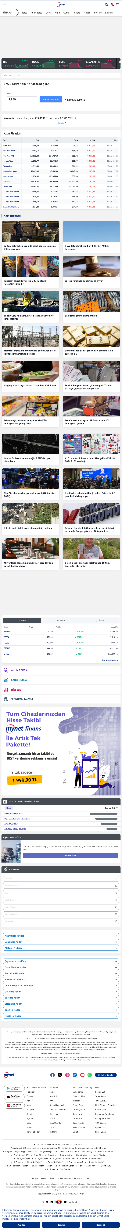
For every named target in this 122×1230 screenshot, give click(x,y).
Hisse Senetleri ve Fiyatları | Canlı (17, 819)
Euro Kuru (77, 1118)
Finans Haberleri (105, 1151)
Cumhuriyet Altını (10, 171)
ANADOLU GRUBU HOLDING (15, 829)
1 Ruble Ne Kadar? (95, 1162)
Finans (30, 1096)
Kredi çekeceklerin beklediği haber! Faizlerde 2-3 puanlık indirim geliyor (90, 495)
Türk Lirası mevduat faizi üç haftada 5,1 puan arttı (59, 1144)
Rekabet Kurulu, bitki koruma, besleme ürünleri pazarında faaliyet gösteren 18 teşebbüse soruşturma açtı (89, 530)
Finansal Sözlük (79, 1096)
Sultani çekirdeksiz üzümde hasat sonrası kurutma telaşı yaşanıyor (30, 247)
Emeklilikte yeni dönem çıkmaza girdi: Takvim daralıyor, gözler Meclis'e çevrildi (88, 387)
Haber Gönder (107, 1075)
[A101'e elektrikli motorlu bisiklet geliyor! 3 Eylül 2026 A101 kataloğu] (91, 444)
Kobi (52, 1127)
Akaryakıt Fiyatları (14, 935)
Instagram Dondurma (104, 1114)
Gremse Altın (8, 176)
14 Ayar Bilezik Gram (11, 192)
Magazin (30, 1109)
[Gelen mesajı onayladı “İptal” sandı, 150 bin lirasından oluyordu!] (91, 548)
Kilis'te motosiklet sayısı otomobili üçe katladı (28, 528)
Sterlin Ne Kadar (13, 1003)
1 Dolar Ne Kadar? (54, 1162)
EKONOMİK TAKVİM (22, 699)
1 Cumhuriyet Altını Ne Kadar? (28, 1162)
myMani (98, 12)
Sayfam (109, 12)
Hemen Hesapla (51, 99)
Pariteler (51, 1169)
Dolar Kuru (77, 1114)
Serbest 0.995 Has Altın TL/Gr (11, 207)
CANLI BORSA (19, 680)
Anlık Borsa (36, 12)
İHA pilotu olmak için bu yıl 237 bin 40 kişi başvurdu (87, 247)
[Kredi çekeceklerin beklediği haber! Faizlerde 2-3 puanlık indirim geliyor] (91, 478)
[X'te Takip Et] (60, 1075)
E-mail (52, 1118)
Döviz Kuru (106, 1165)
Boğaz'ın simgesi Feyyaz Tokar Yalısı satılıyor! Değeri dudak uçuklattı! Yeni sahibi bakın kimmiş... (49, 1151)
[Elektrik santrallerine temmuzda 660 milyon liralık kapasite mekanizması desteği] (30, 336)
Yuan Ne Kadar (12, 1009)
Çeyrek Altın (8, 161)
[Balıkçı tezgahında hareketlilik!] (91, 301)
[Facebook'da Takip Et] (52, 1075)
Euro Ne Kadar (12, 997)
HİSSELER (16, 689)
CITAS (6, 654)
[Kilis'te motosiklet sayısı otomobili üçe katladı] (30, 513)
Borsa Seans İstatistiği (82, 1087)
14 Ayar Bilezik (98, 1155)
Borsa (24, 12)
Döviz (48, 12)
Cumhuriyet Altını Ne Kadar (19, 985)
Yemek (30, 1100)
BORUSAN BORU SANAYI (13, 814)
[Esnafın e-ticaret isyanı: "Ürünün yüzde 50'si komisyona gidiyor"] (91, 406)
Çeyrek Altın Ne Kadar (16, 961)
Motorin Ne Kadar (14, 947)
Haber (87, 12)
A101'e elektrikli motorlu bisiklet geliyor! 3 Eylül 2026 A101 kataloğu (90, 460)
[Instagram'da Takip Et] (67, 1075)
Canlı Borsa (77, 1091)
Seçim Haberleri (57, 1105)
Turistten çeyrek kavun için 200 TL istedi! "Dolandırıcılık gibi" (25, 282)
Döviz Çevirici (14, 869)
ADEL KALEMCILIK (11, 824)
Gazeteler (54, 1114)
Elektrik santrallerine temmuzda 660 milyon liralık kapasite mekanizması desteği (30, 352)
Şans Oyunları (56, 1123)
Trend (29, 1114)
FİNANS (7, 12)
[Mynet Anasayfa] (61, 4)
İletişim (35, 1178)
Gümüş (67, 12)
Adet (9, 93)
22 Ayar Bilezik (41, 1158)
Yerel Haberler (33, 1131)
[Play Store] (14, 1088)
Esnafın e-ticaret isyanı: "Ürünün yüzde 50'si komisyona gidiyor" (87, 422)
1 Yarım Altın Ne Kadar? (90, 1158)
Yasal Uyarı (78, 1178)
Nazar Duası (100, 1131)
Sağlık (52, 1091)
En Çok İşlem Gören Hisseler (69, 1165)
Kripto (77, 12)
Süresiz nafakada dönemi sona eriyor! (84, 280)
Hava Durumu (78, 1127)
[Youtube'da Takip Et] (82, 1075)
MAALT (7, 643)
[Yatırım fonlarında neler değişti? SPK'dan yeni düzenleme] (30, 444)
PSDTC (6, 637)
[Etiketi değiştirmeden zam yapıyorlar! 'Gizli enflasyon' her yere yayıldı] (30, 406)
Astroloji (53, 1096)
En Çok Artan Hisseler (42, 1165)
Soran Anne (100, 1096)
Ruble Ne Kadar (13, 1015)
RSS (87, 1178)
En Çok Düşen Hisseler (17, 1165)
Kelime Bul (100, 1091)
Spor (29, 1123)
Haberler (31, 1091)
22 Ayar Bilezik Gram (11, 202)
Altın (57, 12)
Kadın (29, 1105)
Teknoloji (54, 1087)
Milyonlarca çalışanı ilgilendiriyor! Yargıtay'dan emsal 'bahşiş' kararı (28, 564)
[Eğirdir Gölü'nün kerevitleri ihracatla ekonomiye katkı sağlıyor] (30, 301)
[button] (4, 5)
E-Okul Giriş (100, 1109)
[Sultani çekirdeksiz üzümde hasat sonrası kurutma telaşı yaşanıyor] (30, 231)
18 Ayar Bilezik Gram (11, 197)
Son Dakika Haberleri (36, 1087)
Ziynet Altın (7, 186)
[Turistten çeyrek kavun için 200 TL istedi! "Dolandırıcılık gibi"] (30, 266)
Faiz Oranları (65, 1169)
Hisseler (76, 1100)
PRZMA (7, 631)
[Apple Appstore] (14, 1097)
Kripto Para (77, 1105)
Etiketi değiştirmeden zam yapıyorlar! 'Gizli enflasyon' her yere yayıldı (26, 422)
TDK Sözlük (100, 1123)
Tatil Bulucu (100, 1100)
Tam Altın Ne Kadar (15, 973)
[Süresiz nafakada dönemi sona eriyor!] (91, 266)
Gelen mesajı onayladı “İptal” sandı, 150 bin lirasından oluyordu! (87, 564)
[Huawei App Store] (14, 1105)
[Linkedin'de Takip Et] (75, 1075)
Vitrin (52, 1100)
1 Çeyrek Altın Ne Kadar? (64, 1158)
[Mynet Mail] (117, 4)
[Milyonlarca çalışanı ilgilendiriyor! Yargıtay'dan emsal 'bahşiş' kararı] (30, 548)
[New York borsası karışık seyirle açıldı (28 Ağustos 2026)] (30, 478)
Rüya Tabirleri (78, 1123)
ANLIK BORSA (19, 670)
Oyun (97, 1087)
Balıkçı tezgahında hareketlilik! (81, 315)
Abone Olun (70, 855)
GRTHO (7, 648)
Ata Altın (6, 181)
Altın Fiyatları (78, 1109)
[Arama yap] (106, 4)
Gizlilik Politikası (64, 1178)
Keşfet (75, 1131)
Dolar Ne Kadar (13, 991)
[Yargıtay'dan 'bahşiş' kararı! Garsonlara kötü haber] (30, 371)
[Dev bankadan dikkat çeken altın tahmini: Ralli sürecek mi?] (91, 336)
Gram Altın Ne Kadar (15, 967)
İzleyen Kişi (110, 808)
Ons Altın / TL (8, 156)
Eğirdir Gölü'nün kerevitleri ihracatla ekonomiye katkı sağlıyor (29, 317)
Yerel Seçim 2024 (21, 1155)
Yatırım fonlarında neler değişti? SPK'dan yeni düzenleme (27, 460)
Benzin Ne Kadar (13, 941)
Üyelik (52, 1178)
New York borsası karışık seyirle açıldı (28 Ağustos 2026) (29, 495)
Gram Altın (7, 146)
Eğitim (30, 1118)
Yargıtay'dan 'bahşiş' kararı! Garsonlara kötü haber (30, 385)
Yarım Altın (7, 166)
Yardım (43, 1178)
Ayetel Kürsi (100, 1127)
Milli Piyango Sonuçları (105, 1105)
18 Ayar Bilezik (23, 1158)
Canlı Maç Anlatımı (58, 1109)
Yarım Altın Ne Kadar (15, 979)
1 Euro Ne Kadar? (75, 1162)
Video (29, 1127)
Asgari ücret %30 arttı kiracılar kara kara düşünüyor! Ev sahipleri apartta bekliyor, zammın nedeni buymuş (59, 1148)
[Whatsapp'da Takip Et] (89, 1075)
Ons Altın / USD (9, 151)
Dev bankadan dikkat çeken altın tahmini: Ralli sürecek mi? (89, 352)
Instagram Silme (102, 1118)
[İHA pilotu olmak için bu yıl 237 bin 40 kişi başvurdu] (91, 231)
